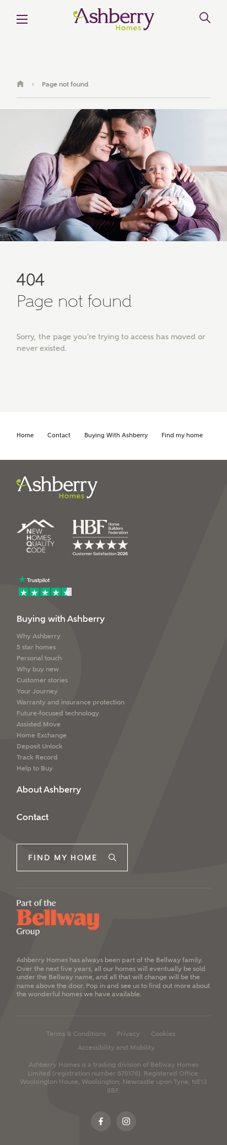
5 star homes (36, 647)
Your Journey (37, 691)
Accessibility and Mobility (116, 1047)
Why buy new (38, 669)
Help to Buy (35, 768)
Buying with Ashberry (61, 619)
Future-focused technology (58, 713)
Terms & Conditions (76, 1034)
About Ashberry (49, 789)
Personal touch (39, 658)
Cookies (163, 1034)
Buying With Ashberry (116, 435)
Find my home (182, 435)
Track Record (37, 757)
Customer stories (42, 680)
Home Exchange (42, 735)
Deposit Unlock (40, 746)
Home (25, 435)
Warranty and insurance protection (71, 702)
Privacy (128, 1034)
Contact (59, 435)
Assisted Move (39, 724)
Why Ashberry (39, 636)
